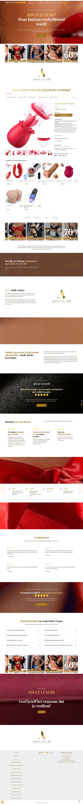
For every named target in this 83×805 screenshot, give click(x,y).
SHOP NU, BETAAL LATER (56, 3)
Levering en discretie (67, 759)
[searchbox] (15, 94)
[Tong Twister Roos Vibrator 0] (8, 152)
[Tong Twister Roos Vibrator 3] (25, 152)
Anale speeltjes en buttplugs (16, 785)
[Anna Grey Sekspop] (14, 195)
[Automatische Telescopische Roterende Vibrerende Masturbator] (32, 195)
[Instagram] (44, 752)
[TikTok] (49, 752)
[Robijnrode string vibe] (14, 170)
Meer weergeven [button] (57, 135)
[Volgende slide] (77, 53)
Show (81, 403)
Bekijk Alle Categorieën (16, 762)
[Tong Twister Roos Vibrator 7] (49, 152)
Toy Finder (60, 0)
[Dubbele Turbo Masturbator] (32, 170)
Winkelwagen (41, 3)
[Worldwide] (52, 752)
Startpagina (30, 0)
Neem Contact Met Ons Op (50, 0)
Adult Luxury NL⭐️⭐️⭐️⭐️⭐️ (15, 2)
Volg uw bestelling (37, 218)
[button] (35, 3)
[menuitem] (75, 100)
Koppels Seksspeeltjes (16, 781)
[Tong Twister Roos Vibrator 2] (19, 152)
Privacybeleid (67, 757)
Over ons (16, 759)
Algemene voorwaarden (67, 755)
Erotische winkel (31, 3)
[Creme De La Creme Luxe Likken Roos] (68, 170)
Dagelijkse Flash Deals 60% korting (16, 765)
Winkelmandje (55, 218)
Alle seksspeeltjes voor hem (16, 775)
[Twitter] (42, 752)
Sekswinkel (66, 0)
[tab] (22, 630)
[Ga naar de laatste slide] (6, 53)
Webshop (48, 3)
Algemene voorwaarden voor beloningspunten (66, 762)
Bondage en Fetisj (16, 788)
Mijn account (28, 218)
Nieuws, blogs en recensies (16, 772)
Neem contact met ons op (16, 798)
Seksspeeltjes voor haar (16, 778)
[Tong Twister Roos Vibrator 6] (43, 152)
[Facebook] (39, 752)
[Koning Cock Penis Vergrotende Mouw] (50, 170)
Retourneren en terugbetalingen (67, 760)
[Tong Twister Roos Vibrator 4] (31, 152)
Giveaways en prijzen (16, 791)
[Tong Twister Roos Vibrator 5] (36, 152)
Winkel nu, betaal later (16, 794)
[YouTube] (47, 752)
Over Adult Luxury (39, 0)
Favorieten (46, 218)
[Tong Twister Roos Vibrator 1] (13, 152)
